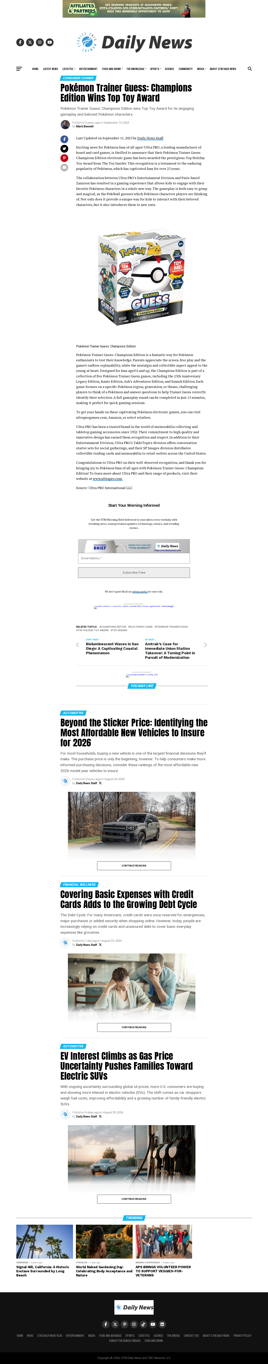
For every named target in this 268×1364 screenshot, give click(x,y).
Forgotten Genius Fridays (125, 1341)
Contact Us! (191, 1335)
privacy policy (140, 591)
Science (169, 69)
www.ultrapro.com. (108, 478)
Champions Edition (113, 627)
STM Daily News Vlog (49, 1335)
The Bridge (173, 1335)
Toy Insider (119, 630)
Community (185, 69)
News (30, 1335)
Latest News (50, 69)
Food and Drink (111, 69)
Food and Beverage (110, 1335)
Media (200, 69)
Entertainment (88, 69)
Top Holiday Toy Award (93, 630)
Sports (154, 69)
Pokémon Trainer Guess (172, 627)
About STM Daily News (223, 69)
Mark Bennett (85, 126)
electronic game (141, 627)
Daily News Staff (150, 138)
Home (35, 69)
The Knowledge (135, 69)
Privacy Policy (242, 1335)
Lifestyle (68, 69)
